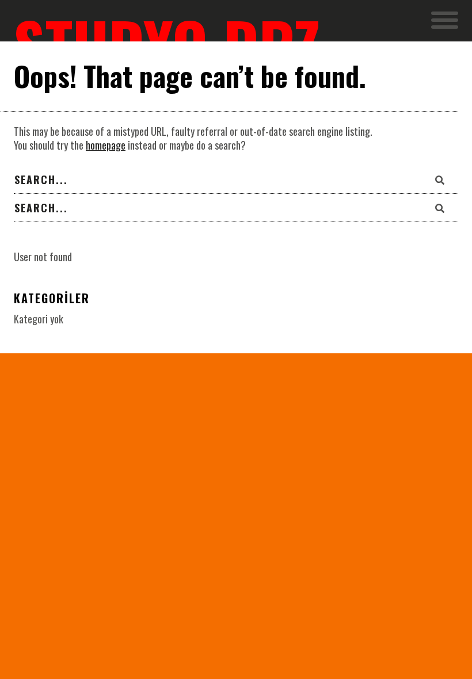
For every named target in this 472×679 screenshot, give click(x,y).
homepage (105, 145)
